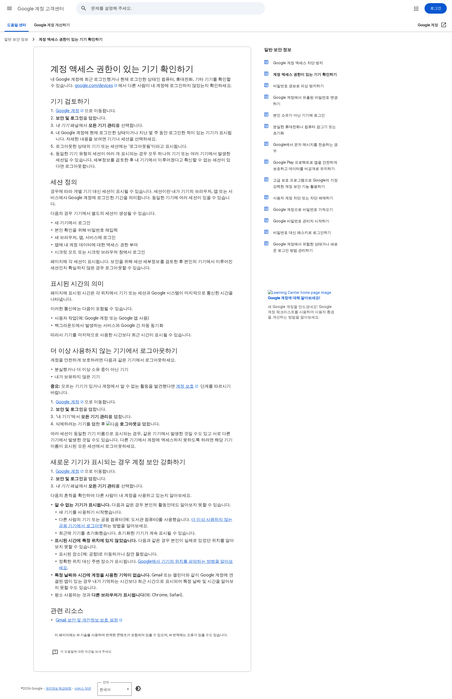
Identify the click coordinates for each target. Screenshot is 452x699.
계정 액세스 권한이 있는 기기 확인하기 (305, 74)
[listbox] (114, 689)
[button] (9, 8)
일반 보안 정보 (277, 49)
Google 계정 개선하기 (52, 25)
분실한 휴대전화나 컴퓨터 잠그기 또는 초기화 (304, 129)
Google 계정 (67, 110)
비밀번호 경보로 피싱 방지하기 (298, 86)
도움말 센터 (16, 25)
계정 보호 (185, 386)
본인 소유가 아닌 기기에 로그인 (299, 115)
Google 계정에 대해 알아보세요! (294, 298)
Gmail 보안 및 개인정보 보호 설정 (87, 620)
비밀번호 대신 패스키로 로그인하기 (302, 232)
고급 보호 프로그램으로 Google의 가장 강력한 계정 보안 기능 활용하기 (305, 183)
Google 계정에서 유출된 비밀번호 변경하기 (305, 100)
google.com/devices (94, 85)
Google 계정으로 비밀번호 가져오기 (303, 209)
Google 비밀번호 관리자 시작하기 (301, 221)
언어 (106, 682)
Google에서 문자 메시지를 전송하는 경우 (305, 147)
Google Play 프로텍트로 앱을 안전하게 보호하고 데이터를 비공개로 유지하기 (305, 165)
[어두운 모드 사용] (138, 688)
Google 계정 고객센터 (41, 9)
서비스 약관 (83, 688)
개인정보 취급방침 (58, 688)
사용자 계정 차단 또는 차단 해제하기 (303, 198)
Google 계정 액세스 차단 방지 (298, 62)
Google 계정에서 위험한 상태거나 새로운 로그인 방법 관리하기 (305, 247)
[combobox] (178, 8)
